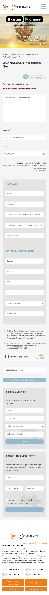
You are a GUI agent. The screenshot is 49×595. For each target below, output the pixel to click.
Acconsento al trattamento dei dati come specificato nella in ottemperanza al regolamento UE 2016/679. (26, 345)
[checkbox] (4, 569)
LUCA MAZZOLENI (29, 55)
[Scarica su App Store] (14, 21)
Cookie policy (28, 543)
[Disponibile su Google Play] (33, 21)
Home (5, 55)
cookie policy (32, 558)
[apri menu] (43, 7)
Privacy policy (41, 543)
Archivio (15, 55)
